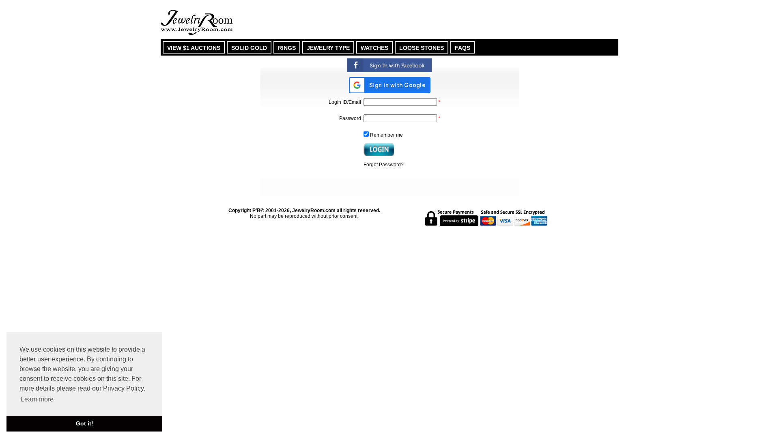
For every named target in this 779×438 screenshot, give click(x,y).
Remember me (386, 135)
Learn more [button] (37, 399)
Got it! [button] (84, 423)
